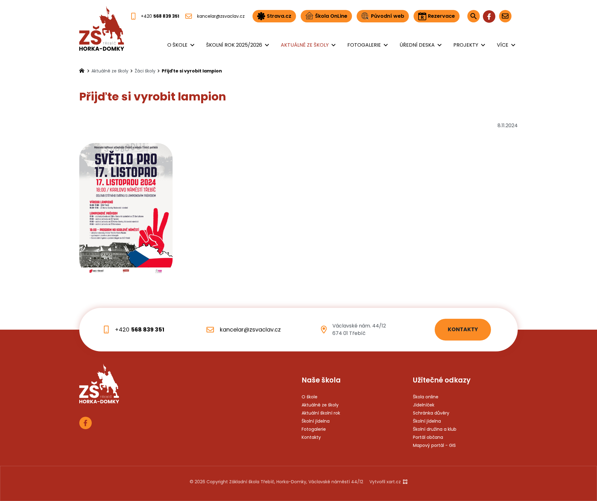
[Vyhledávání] (473, 16)
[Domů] (83, 69)
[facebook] (489, 16)
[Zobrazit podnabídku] (192, 45)
